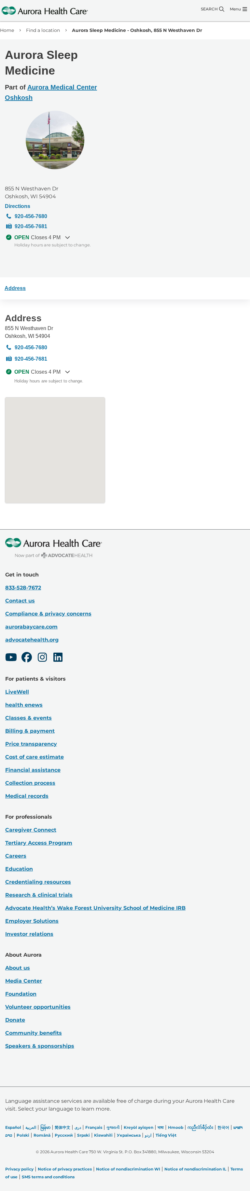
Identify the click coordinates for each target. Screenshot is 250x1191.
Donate (15, 1020)
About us (17, 968)
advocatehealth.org (32, 640)
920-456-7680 (31, 216)
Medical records (27, 796)
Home (7, 30)
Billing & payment (30, 731)
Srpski (83, 1135)
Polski (23, 1135)
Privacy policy (19, 1169)
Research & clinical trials (39, 895)
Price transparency (31, 744)
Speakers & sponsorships (39, 1046)
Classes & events (28, 718)
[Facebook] (26, 658)
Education (19, 869)
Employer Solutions (32, 921)
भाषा (161, 1127)
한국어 (223, 1127)
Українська (129, 1135)
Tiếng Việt (166, 1135)
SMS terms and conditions (48, 1176)
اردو (148, 1135)
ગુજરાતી (112, 1127)
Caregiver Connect (30, 830)
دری (78, 1127)
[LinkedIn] (58, 658)
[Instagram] (42, 658)
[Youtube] (11, 658)
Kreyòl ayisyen (138, 1127)
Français (93, 1127)
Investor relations (29, 934)
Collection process (30, 783)
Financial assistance (33, 770)
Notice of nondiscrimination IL (195, 1169)
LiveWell (17, 692)
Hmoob (175, 1127)
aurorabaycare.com (31, 627)
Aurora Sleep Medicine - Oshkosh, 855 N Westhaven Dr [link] (137, 30)
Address (15, 288)
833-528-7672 (23, 588)
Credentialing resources (38, 882)
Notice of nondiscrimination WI (128, 1169)
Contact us (20, 601)
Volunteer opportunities (38, 1007)
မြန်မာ (45, 1127)
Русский (64, 1135)
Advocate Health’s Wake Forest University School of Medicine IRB (95, 908)
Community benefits (33, 1033)
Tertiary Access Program (38, 843)
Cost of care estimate (34, 757)
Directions (17, 206)
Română (42, 1135)
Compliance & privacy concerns (48, 614)
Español (13, 1127)
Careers (15, 856)
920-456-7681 (31, 226)
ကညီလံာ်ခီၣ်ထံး (200, 1127)
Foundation (20, 994)
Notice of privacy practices (65, 1169)
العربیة (30, 1127)
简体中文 (62, 1127)
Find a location (43, 30)
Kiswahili (103, 1135)
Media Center (23, 981)
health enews (24, 705)
